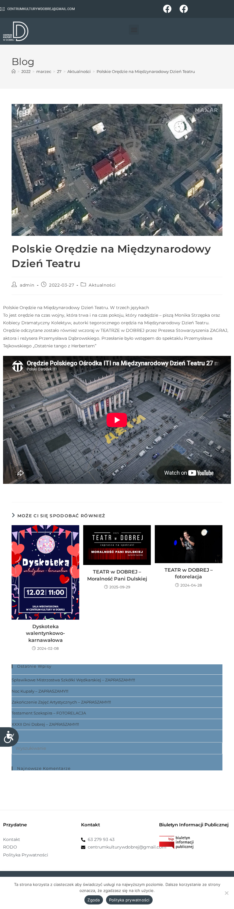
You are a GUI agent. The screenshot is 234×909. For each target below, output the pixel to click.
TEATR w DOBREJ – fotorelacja (189, 573)
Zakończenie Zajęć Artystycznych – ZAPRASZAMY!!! (61, 702)
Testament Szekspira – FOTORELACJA (49, 713)
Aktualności (102, 285)
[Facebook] (167, 9)
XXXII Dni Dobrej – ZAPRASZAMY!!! (45, 724)
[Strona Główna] (14, 71)
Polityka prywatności (129, 899)
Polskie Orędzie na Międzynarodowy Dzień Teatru (146, 71)
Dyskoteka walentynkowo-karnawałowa (45, 633)
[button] (134, 30)
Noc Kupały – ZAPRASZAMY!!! (40, 691)
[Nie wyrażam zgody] (226, 893)
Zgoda (93, 899)
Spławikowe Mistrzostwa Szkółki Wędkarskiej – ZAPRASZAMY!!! (73, 679)
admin (27, 285)
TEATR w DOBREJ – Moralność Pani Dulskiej (117, 575)
